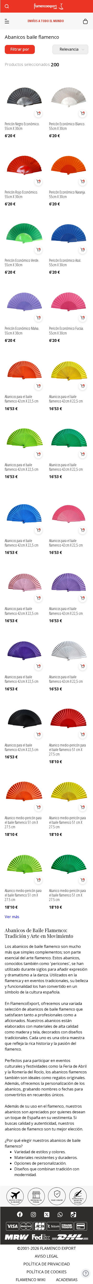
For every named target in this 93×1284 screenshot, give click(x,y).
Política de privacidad (46, 1264)
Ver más (12, 916)
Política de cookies (46, 1272)
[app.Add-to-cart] (38, 113)
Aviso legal (46, 1256)
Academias (67, 1280)
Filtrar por (19, 49)
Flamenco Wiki (31, 1280)
